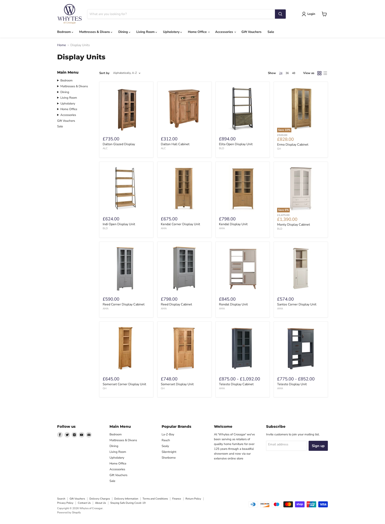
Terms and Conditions (155, 499)
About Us (100, 503)
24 (280, 73)
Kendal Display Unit (233, 224)
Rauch (166, 440)
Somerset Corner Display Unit (124, 384)
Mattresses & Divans (95, 32)
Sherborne (169, 458)
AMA (164, 228)
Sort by (104, 73)
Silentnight (169, 452)
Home (61, 45)
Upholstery (171, 32)
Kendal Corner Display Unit (180, 224)
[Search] (280, 14)
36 (287, 73)
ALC (105, 148)
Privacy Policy (65, 503)
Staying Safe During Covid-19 (128, 503)
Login (311, 14)
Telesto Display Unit (292, 384)
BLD (221, 148)
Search (61, 499)
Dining (123, 32)
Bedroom (64, 32)
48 (293, 73)
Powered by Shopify (69, 512)
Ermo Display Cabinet (292, 144)
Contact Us (84, 503)
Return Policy (193, 499)
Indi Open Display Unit (119, 224)
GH (279, 149)
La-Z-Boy (168, 434)
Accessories (224, 32)
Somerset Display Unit (177, 384)
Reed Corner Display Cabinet (124, 304)
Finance (176, 499)
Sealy (165, 446)
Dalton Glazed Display (119, 144)
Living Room (145, 32)
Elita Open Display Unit (236, 144)
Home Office (198, 32)
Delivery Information (126, 499)
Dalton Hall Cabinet (175, 144)
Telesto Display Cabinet (236, 384)
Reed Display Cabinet (176, 304)
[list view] (325, 73)
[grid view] (319, 73)
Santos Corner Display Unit (296, 304)
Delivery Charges (99, 499)
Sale (270, 32)
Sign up (318, 445)
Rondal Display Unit (233, 304)
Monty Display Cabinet (293, 224)
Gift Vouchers (251, 32)
